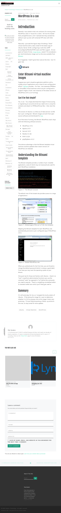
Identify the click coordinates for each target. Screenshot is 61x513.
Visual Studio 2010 (9, 148)
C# (11, 61)
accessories (9, 53)
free (41, 116)
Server (7, 118)
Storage (8, 129)
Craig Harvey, (37, 52)
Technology (12, 9)
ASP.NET (8, 55)
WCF (7, 158)
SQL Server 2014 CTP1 (9, 126)
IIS (6, 85)
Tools (7, 139)
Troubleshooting (9, 142)
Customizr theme (22, 510)
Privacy (8, 113)
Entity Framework (9, 76)
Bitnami (20, 56)
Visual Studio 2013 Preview (9, 155)
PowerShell (9, 102)
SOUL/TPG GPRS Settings (12, 383)
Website (11, 436)
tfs (12, 136)
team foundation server (9, 133)
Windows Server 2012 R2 (9, 174)
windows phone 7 (9, 166)
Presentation (9, 107)
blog (27, 497)
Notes (7, 97)
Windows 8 (8, 161)
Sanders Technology (10, 508)
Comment (12, 413)
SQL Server (9, 123)
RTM (7, 115)
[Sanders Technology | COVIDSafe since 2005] (7, 3)
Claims (7, 64)
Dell (7, 69)
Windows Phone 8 (9, 170)
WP (7, 510)
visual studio (9, 145)
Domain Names (9, 72)
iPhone (7, 90)
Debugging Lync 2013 (37, 383)
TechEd (8, 136)
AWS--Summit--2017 (9, 58)
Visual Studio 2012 (9, 152)
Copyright (8, 66)
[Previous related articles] (51, 352)
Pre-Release (9, 105)
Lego (7, 92)
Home (6, 9)
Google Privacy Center (28, 499)
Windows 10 (9, 163)
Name (10, 424)
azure (7, 61)
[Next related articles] (54, 352)
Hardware (8, 82)
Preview (8, 110)
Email (10, 430)
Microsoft (8, 95)
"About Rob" (24, 336)
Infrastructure (19, 9)
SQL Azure (8, 120)
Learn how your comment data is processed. (34, 453)
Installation (9, 87)
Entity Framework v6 (9, 79)
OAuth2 (8, 100)
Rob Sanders (23, 19)
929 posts (11, 337)
